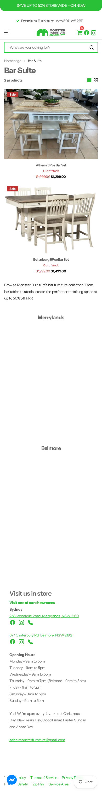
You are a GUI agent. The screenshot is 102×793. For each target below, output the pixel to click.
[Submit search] (91, 47)
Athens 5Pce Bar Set (51, 165)
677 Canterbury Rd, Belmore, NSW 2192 (40, 635)
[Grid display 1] (89, 80)
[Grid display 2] (96, 80)
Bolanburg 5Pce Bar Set (51, 259)
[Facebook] (86, 32)
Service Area (59, 784)
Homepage (12, 61)
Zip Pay (38, 784)
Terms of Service (44, 777)
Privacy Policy (72, 777)
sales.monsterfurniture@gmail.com (37, 740)
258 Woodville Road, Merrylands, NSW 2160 (44, 616)
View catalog (7, 32)
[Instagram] (93, 32)
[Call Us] (30, 622)
